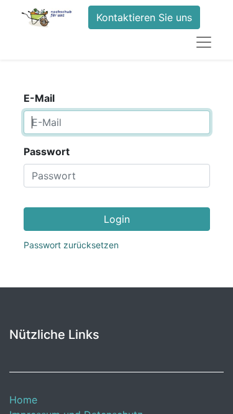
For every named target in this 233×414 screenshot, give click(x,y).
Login (117, 219)
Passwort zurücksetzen (71, 245)
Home (23, 400)
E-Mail (39, 98)
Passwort (47, 151)
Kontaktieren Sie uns (144, 17)
